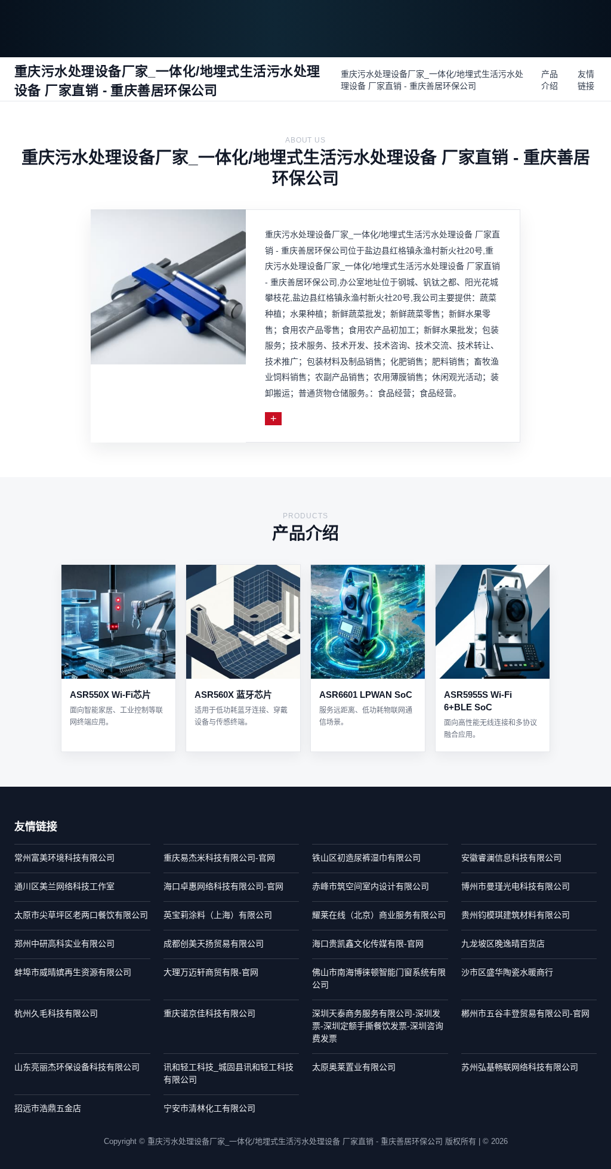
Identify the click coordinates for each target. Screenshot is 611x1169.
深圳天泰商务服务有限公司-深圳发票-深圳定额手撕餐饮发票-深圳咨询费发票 (377, 1026)
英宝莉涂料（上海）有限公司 (217, 915)
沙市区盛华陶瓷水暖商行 (507, 972)
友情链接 (586, 80)
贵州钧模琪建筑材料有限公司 (515, 915)
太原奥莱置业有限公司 (354, 1067)
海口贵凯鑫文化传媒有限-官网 (368, 943)
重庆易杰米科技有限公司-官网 (219, 857)
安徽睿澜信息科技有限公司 (511, 857)
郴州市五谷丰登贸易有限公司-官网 (525, 1013)
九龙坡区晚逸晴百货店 (503, 943)
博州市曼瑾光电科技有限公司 (515, 886)
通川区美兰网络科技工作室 (64, 886)
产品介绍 (549, 80)
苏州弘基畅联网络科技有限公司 (519, 1067)
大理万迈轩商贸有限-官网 (210, 972)
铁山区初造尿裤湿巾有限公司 (366, 857)
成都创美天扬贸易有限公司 (213, 943)
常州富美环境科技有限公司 (64, 857)
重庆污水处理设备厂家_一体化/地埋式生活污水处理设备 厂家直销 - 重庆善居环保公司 (432, 80)
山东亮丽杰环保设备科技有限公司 (77, 1067)
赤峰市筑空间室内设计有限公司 (370, 886)
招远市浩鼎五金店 (47, 1108)
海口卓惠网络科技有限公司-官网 (223, 886)
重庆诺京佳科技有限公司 (209, 1013)
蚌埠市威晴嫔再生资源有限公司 (72, 972)
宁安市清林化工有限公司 (209, 1108)
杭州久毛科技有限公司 (56, 1013)
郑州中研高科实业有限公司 (64, 943)
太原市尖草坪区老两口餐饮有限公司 (81, 915)
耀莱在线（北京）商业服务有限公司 (379, 915)
